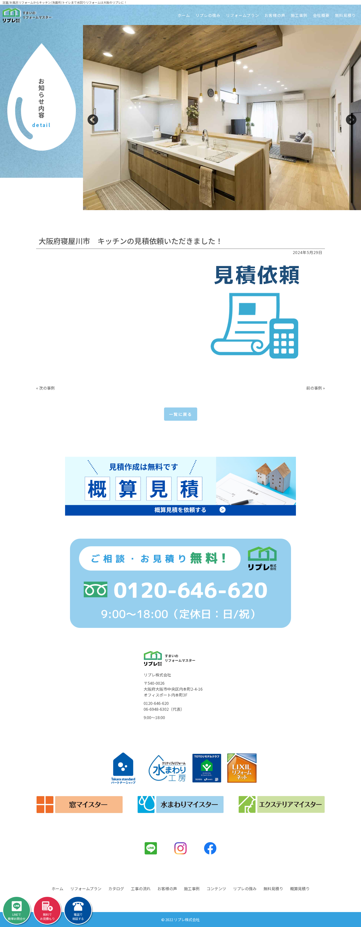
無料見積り (345, 15)
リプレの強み (208, 15)
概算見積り (300, 888)
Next (351, 120)
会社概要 (321, 15)
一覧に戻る (180, 414)
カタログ (116, 888)
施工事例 (299, 15)
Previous (93, 120)
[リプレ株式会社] (27, 15)
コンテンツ (216, 888)
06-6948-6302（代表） (164, 709)
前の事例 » (315, 388)
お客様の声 (274, 15)
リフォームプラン (242, 15)
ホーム (184, 15)
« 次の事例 (45, 388)
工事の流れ (141, 888)
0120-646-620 (156, 703)
